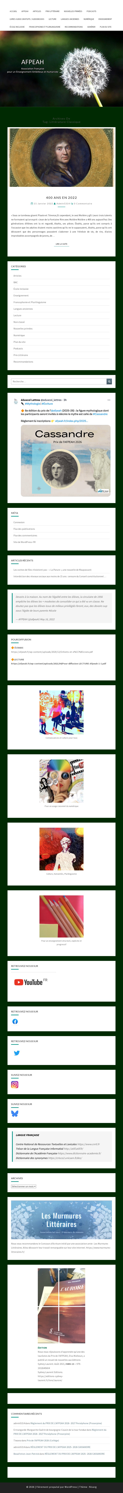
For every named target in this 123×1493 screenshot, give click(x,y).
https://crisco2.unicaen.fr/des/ (65, 1158)
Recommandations (74, 26)
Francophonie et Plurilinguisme (44, 26)
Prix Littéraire (53, 11)
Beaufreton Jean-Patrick (26, 1453)
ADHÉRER (91, 26)
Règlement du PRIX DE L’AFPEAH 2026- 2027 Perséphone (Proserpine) (66, 1423)
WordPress (71, 1486)
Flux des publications (24, 528)
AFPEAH (24, 11)
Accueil (13, 11)
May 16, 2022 (47, 619)
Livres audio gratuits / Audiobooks (27, 19)
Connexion (19, 522)
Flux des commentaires (25, 535)
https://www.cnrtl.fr (88, 1144)
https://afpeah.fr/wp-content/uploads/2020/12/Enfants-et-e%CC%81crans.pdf (52, 651)
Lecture (52, 19)
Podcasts (91, 11)
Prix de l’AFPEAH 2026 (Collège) (43, 1440)
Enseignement (105, 19)
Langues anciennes (70, 19)
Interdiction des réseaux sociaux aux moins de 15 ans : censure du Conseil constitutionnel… (60, 576)
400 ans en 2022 (61, 198)
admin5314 (63, 203)
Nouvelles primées (73, 11)
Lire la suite (62, 243)
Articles (37, 11)
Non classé (19, 321)
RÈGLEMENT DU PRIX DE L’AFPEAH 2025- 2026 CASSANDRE (60, 1447)
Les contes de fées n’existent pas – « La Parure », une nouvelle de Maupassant (53, 569)
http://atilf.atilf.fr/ (73, 1148)
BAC (16, 282)
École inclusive (17, 26)
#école (52, 610)
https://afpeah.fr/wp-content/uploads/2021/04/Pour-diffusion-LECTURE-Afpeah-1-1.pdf (58, 663)
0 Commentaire (83, 203)
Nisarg (93, 1486)
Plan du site (105, 26)
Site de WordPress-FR (25, 542)
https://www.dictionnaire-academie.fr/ (79, 1153)
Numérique (89, 19)
